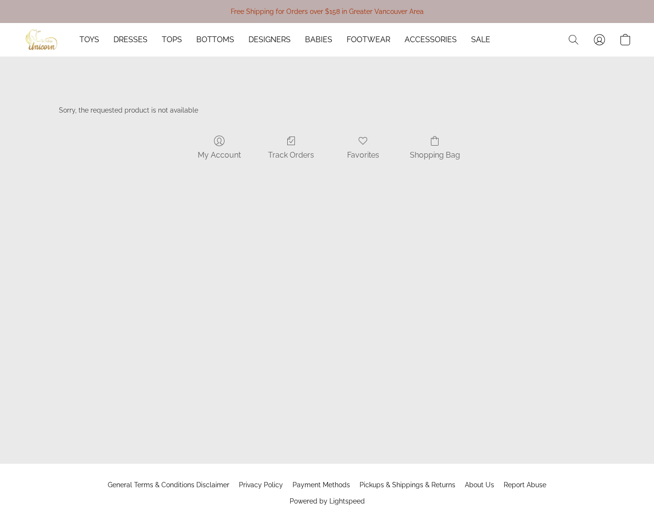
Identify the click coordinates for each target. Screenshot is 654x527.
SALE (480, 39)
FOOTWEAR (368, 39)
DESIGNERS (269, 39)
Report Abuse (525, 485)
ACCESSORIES (431, 39)
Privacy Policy (261, 485)
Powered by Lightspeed (327, 501)
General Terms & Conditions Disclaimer (168, 485)
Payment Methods (321, 485)
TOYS (89, 39)
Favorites (363, 155)
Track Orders (291, 155)
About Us (479, 485)
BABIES (318, 39)
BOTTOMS (215, 39)
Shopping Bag (435, 155)
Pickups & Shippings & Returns (407, 485)
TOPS (172, 39)
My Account (219, 155)
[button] (41, 40)
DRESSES (130, 39)
